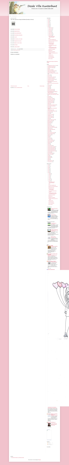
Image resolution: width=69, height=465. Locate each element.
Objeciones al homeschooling (52, 127)
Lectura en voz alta (50, 114)
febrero (50, 179)
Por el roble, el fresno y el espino (51, 422)
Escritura (49, 96)
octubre (50, 173)
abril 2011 (50, 31)
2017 (48, 20)
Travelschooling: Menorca (51, 148)
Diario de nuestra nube (51, 269)
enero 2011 (50, 35)
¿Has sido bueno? (51, 56)
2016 (48, 21)
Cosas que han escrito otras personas (53, 83)
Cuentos (49, 87)
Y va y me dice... (50, 161)
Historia (49, 103)
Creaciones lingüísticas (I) (52, 39)
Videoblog (49, 156)
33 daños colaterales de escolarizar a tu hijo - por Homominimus (54, 230)
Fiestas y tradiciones (51, 100)
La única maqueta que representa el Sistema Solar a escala (54, 424)
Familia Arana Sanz (51, 187)
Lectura (49, 113)
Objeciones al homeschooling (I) (53, 40)
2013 (48, 24)
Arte (48, 68)
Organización (49, 128)
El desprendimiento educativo (52, 93)
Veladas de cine (50, 200)
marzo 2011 (50, 32)
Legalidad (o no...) (50, 115)
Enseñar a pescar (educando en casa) (53, 94)
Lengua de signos (50, 116)
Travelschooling (50, 145)
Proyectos (49, 131)
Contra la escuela (50, 80)
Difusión (49, 88)
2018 (48, 19)
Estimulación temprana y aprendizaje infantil (17, 457)
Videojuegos (49, 157)
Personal (49, 130)
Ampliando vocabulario (51, 49)
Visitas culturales (50, 160)
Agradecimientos (17, 31)
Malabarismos (50, 50)
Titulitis (49, 143)
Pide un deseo (50, 58)
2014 (48, 168)
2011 (48, 26)
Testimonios (49, 142)
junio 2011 (50, 30)
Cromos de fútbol (17, 29)
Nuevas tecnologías (50, 126)
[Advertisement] (27, 78)
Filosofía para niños (50, 101)
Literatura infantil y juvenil (51, 119)
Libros (48, 118)
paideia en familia (50, 245)
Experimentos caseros (51, 99)
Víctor (48, 155)
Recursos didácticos (50, 133)
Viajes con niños (50, 154)
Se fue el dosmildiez (51, 57)
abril (49, 177)
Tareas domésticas (50, 141)
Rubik (49, 38)
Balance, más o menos (18, 42)
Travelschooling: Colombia (51, 146)
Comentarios (50, 444)
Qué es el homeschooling (51, 132)
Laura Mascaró (48, 429)
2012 (48, 25)
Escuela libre (49, 97)
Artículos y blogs (50, 69)
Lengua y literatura (50, 117)
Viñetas (49, 159)
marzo (50, 178)
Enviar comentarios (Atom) (18, 87)
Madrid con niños (50, 120)
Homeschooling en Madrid (52, 261)
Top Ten (49, 144)
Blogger (40, 459)
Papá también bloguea (51, 129)
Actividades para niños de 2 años (52, 65)
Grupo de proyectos (50, 102)
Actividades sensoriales (51, 66)
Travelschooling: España (51, 147)
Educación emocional (51, 89)
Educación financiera (51, 90)
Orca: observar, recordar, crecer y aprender (52, 254)
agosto (50, 174)
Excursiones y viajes (51, 98)
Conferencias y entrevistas (51, 79)
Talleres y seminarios (51, 140)
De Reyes (15, 44)
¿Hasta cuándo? (17, 46)
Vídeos (49, 158)
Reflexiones (49, 134)
